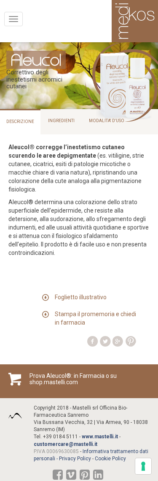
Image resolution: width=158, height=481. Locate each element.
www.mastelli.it (100, 437)
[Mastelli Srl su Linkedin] (98, 476)
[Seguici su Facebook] (58, 476)
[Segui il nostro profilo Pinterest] (85, 476)
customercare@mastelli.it (65, 444)
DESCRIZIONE (20, 121)
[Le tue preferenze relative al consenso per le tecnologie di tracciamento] (143, 466)
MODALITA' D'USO (106, 120)
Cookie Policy (110, 459)
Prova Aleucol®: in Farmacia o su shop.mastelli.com (73, 379)
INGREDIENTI (61, 120)
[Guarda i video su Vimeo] (71, 476)
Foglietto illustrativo (81, 297)
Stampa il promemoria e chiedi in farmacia (95, 318)
